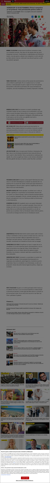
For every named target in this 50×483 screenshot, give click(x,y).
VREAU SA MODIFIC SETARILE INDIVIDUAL (24, 480)
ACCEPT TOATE (25, 478)
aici (14, 462)
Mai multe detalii (8, 456)
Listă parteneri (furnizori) (5, 474)
